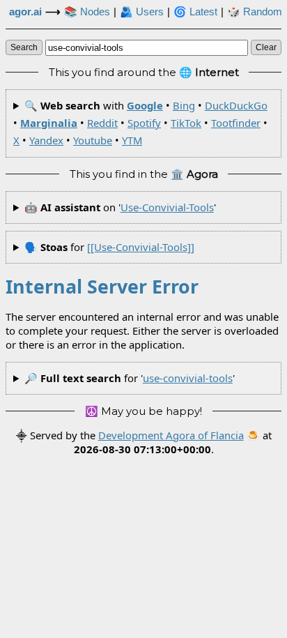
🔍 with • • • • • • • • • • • (140, 123)
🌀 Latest (195, 11)
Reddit (102, 123)
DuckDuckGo (236, 105)
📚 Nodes (87, 11)
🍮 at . (173, 442)
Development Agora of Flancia (171, 435)
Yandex (46, 140)
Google (145, 105)
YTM (132, 140)
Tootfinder (236, 123)
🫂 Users (142, 11)
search (24, 47)
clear (266, 47)
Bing (184, 105)
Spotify (144, 123)
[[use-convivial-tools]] (140, 247)
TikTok (186, 123)
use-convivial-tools (167, 207)
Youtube (92, 140)
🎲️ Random (254, 11)
